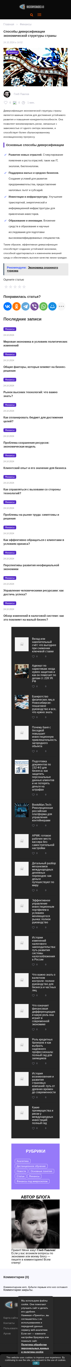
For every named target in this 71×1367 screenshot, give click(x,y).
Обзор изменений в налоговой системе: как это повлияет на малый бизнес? (33, 617)
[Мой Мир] (52, 306)
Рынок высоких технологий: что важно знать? (30, 394)
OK (36, 1363)
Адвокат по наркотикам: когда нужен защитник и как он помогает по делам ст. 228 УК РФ (44, 673)
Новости (21, 1171)
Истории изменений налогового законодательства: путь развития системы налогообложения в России (44, 948)
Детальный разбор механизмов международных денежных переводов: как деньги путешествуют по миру (44, 874)
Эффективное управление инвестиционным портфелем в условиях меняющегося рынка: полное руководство (43, 911)
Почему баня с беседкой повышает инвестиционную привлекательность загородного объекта (44, 737)
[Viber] (34, 306)
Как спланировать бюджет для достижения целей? (33, 419)
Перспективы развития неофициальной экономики (31, 567)
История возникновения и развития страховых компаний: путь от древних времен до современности (44, 1083)
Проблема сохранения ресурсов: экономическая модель (26, 444)
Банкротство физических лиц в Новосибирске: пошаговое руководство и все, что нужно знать (44, 704)
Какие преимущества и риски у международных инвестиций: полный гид (42, 1115)
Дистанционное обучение (31, 1166)
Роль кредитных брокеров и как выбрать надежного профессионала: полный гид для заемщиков (42, 1049)
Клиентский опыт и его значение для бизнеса (34, 468)
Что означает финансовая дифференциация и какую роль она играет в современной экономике (43, 1015)
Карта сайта (10, 1317)
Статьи (20, 1176)
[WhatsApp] (43, 306)
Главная (8, 24)
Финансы (26, 24)
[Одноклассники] (16, 306)
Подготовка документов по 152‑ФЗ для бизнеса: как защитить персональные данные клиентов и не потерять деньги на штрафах (43, 775)
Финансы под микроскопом (32, 1181)
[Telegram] (25, 306)
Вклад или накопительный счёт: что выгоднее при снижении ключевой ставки (44, 645)
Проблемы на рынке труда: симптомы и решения (31, 516)
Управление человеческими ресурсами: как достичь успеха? (33, 592)
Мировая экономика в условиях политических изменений (35, 343)
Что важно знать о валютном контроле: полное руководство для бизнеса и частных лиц (44, 982)
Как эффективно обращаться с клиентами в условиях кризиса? (33, 542)
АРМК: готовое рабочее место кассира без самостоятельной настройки (43, 842)
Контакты (9, 1323)
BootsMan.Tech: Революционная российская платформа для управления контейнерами (42, 812)
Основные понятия (41, 1171)
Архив (7, 1333)
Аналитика (23, 1161)
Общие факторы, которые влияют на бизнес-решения (34, 368)
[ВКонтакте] (7, 306)
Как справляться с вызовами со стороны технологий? (32, 491)
